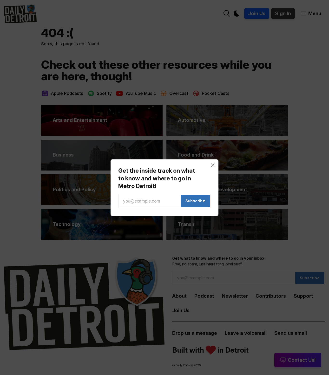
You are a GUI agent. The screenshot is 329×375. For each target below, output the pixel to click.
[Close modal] (213, 165)
